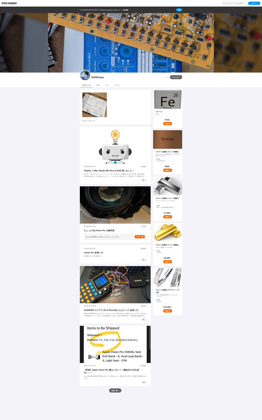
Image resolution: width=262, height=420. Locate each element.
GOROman (97, 77)
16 (145, 180)
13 (145, 319)
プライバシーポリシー (107, 10)
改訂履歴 (125, 10)
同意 (179, 10)
